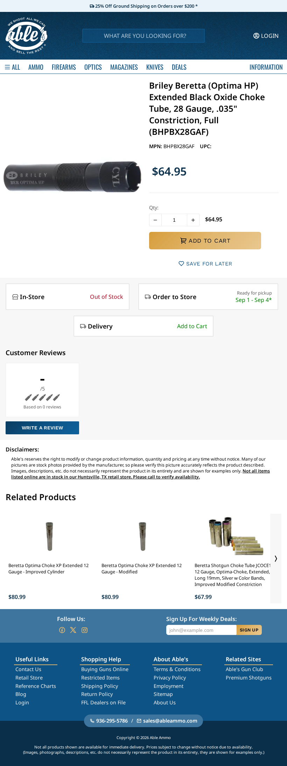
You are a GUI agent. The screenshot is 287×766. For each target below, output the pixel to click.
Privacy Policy (170, 677)
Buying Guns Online (104, 669)
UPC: (205, 146)
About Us (165, 702)
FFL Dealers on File (103, 702)
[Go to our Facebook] (62, 630)
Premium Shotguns (249, 677)
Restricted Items (100, 677)
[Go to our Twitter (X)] (73, 630)
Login (22, 702)
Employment (168, 686)
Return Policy (97, 694)
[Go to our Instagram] (84, 630)
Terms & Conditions (177, 669)
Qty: (154, 207)
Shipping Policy (99, 686)
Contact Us (28, 669)
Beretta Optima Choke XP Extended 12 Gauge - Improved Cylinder (48, 568)
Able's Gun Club (244, 669)
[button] (155, 220)
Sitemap (163, 694)
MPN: (156, 146)
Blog (20, 694)
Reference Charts (35, 686)
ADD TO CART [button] (209, 240)
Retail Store (29, 677)
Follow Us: (71, 619)
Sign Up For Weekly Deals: (201, 619)
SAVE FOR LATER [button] (209, 264)
